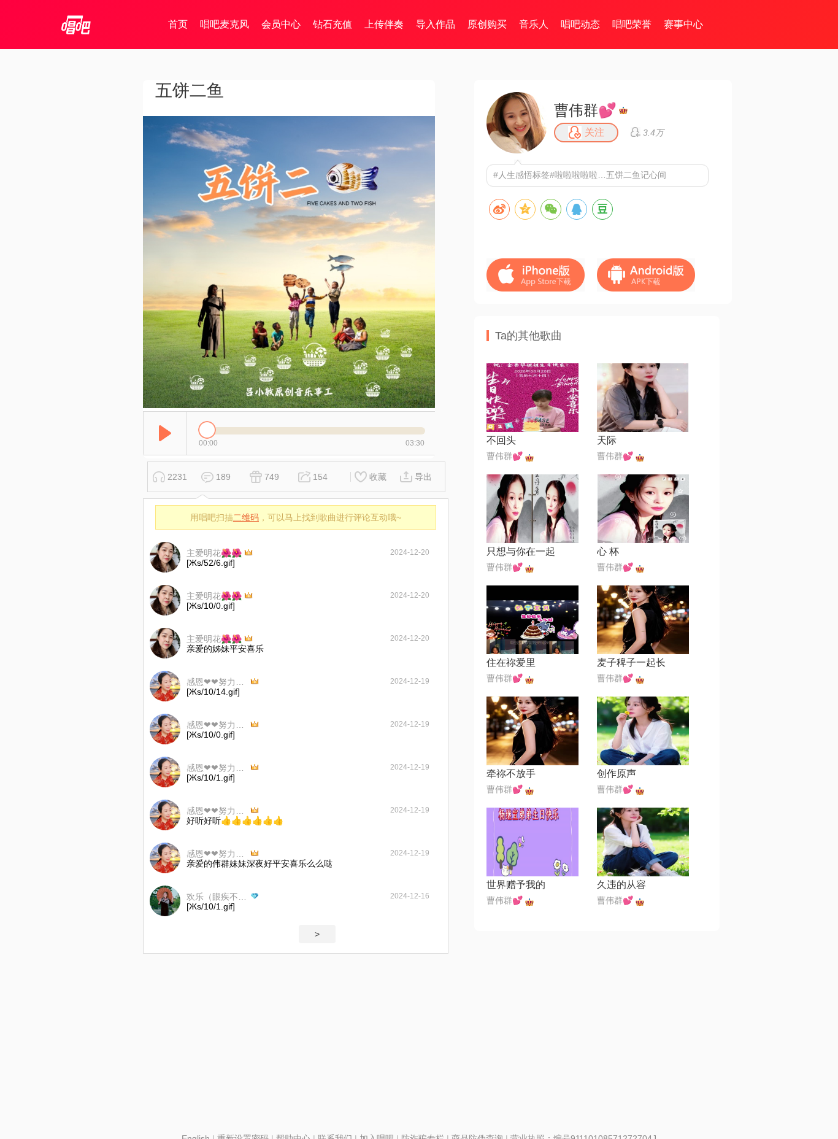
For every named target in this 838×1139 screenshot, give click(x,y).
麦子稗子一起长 (631, 662)
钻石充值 (332, 24)
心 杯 (608, 551)
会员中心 (281, 24)
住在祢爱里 (511, 662)
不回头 (501, 440)
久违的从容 (621, 884)
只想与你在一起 (520, 551)
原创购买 (487, 24)
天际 (607, 440)
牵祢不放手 (511, 773)
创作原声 (616, 773)
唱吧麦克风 (224, 24)
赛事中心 (683, 24)
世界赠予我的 (515, 884)
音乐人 (533, 24)
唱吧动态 (580, 24)
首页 (178, 24)
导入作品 (435, 24)
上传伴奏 (384, 24)
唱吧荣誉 (632, 24)
